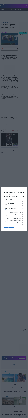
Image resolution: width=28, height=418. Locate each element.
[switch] (22, 201)
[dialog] (14, 209)
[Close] (25, 188)
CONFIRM (9, 227)
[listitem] (14, 199)
